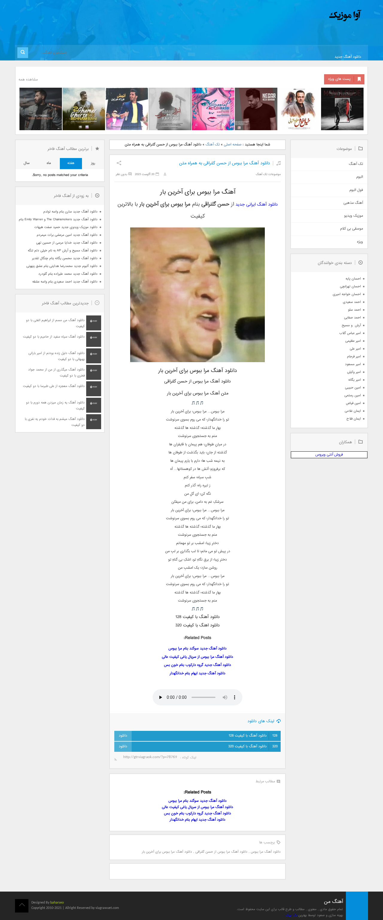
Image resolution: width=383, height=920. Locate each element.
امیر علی (355, 349)
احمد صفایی (352, 318)
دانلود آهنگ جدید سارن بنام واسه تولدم (70, 212)
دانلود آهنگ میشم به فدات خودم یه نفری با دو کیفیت (55, 422)
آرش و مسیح (351, 325)
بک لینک (291, 915)
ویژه (360, 242)
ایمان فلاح (353, 419)
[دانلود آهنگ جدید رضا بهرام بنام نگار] (256, 109)
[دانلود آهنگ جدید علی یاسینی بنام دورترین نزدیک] (40, 109)
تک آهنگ (213, 145)
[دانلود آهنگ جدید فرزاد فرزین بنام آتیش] (127, 109)
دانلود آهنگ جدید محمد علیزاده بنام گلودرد (68, 274)
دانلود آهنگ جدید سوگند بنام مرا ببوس (197, 649)
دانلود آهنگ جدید (348, 57)
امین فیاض (353, 403)
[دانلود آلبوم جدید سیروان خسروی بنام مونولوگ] (342, 109)
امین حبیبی (353, 388)
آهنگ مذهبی (353, 203)
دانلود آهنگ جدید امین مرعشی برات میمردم (67, 235)
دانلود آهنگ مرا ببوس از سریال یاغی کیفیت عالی (197, 657)
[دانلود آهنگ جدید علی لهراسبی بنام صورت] (213, 109)
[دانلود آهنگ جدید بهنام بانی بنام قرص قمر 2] (84, 109)
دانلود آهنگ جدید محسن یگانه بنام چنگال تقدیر (65, 258)
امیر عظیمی (353, 341)
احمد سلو (354, 310)
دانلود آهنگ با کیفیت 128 (253, 736)
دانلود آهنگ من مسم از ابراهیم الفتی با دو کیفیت (55, 323)
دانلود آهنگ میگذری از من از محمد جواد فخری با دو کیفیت (56, 373)
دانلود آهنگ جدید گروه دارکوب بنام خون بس (197, 665)
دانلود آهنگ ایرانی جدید (256, 204)
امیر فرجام (354, 356)
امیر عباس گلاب (350, 333)
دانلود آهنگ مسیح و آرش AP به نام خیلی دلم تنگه (63, 250)
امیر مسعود (353, 364)
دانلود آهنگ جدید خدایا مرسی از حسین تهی (67, 243)
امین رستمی (352, 395)
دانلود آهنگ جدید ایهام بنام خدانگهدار (197, 673)
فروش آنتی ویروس (329, 455)
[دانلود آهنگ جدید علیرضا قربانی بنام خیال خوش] (299, 109)
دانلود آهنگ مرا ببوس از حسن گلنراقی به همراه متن (224, 163)
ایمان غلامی (353, 411)
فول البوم (356, 190)
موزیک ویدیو (353, 216)
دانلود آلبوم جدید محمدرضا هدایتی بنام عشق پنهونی (62, 266)
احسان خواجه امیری (347, 294)
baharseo (57, 902)
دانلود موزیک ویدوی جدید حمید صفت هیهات (66, 227)
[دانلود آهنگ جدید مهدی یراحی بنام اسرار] (170, 109)
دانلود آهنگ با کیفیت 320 (253, 746)
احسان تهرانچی (350, 286)
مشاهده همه (28, 80)
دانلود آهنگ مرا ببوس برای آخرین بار (167, 852)
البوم (359, 177)
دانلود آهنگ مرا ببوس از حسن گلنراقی (221, 852)
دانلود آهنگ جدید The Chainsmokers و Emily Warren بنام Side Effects (58, 219)
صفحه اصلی (232, 145)
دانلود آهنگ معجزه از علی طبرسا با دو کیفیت (54, 386)
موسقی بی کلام (351, 229)
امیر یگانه (354, 380)
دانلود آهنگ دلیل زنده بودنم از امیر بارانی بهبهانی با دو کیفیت (56, 356)
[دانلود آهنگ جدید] (295, 15)
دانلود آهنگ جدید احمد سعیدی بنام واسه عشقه (65, 282)
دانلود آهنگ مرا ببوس (266, 852)
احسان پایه (353, 279)
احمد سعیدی (352, 302)
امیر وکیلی (354, 372)
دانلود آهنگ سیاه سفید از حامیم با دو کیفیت (54, 337)
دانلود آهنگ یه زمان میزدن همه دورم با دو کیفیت (55, 406)
